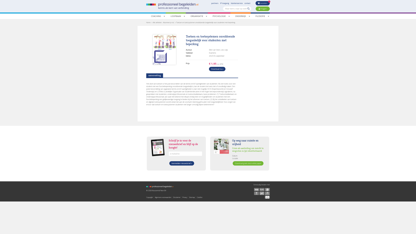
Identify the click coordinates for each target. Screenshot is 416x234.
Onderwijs (240, 16)
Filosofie (260, 16)
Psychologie (219, 16)
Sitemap (192, 197)
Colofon (199, 197)
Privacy (184, 197)
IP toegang (224, 3)
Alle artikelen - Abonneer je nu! (163, 22)
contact (247, 3)
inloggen (263, 8)
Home (148, 22)
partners (214, 3)
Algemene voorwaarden (163, 197)
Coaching (156, 16)
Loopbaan (176, 16)
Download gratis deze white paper (248, 163)
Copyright (149, 197)
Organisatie (197, 16)
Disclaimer (176, 197)
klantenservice (237, 3)
